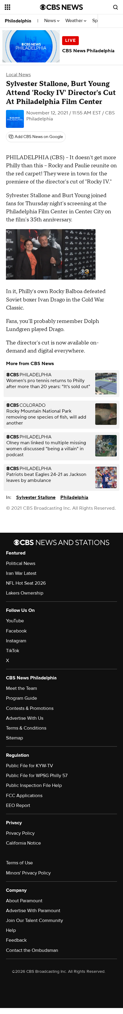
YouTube (15, 620)
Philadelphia (18, 21)
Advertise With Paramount (33, 910)
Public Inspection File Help (34, 785)
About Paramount (24, 900)
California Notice (23, 843)
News (50, 21)
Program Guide (21, 698)
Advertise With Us (24, 718)
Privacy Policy (20, 833)
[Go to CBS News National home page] (61, 7)
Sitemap (14, 738)
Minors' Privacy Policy (28, 873)
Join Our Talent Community (34, 920)
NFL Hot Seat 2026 (26, 583)
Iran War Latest (21, 573)
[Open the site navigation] (22, 7)
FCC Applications (24, 795)
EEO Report (18, 805)
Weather (74, 21)
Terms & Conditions (26, 728)
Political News (20, 563)
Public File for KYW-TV (29, 765)
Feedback (16, 940)
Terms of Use (19, 862)
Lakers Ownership (24, 593)
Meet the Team (21, 688)
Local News (18, 74)
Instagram (16, 640)
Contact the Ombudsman (32, 950)
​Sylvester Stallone (36, 497)
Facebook (16, 631)
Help (11, 930)
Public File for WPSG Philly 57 (36, 775)
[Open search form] (115, 7)
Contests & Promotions (29, 708)
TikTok (12, 650)
